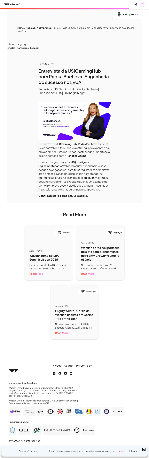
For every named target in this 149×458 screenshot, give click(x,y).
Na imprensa (44, 27)
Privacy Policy (84, 365)
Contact (68, 365)
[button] (143, 449)
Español (34, 47)
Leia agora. (80, 195)
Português (23, 47)
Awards (57, 365)
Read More (36, 273)
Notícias (30, 27)
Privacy (133, 451)
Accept (122, 451)
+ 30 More (118, 411)
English (11, 47)
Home (20, 27)
